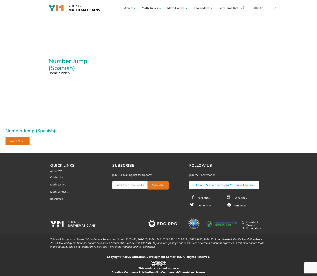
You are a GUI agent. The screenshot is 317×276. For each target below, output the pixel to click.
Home (53, 73)
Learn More (202, 8)
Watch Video (17, 141)
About (128, 8)
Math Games (176, 8)
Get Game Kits (228, 8)
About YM (56, 171)
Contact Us (56, 177)
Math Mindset (59, 191)
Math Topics (150, 8)
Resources (56, 199)
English (258, 8)
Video (65, 73)
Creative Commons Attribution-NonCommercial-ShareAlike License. (159, 272)
